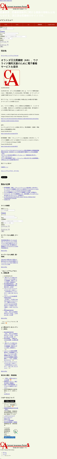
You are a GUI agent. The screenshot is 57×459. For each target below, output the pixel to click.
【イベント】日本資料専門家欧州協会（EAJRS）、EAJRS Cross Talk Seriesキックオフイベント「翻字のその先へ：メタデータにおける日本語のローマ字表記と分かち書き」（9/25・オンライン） (11, 302)
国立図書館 (28, 150)
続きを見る (4, 250)
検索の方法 (7, 419)
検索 (2, 46)
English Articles (51, 24)
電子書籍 (24, 152)
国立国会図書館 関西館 (10, 422)
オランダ (22, 150)
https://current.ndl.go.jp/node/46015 (9, 146)
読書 (21, 152)
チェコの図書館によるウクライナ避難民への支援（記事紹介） (20, 192)
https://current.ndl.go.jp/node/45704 (9, 133)
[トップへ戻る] (0, 458)
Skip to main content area (6, 0)
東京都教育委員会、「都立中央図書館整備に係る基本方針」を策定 (10, 285)
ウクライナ (17, 150)
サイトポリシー (8, 417)
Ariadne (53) (7, 199)
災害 (19, 152)
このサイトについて (9, 416)
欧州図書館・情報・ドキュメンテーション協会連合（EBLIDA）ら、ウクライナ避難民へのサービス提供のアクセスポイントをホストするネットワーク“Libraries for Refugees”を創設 (21, 189)
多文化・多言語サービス (11, 152)
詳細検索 (2, 31)
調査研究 (40, 24)
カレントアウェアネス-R (7, 150)
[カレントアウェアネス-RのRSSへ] (6, 323)
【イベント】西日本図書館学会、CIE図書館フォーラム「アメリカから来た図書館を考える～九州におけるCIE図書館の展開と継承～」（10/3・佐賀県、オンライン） (11, 355)
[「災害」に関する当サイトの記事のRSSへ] (10, 380)
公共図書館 (34, 150)
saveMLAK (7, 394)
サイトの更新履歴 (9, 420)
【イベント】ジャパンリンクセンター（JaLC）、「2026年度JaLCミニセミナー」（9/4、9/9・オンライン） (11, 291)
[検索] (0, 30)
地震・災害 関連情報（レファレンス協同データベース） (10, 386)
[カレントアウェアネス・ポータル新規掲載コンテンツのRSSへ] (12, 406)
